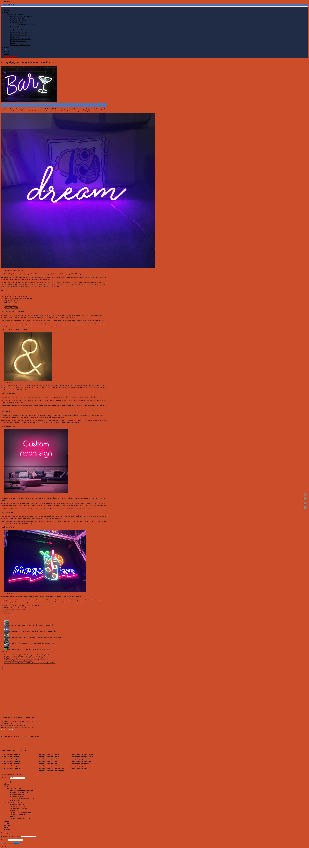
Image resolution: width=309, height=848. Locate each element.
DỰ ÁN (6, 12)
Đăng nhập (16, 843)
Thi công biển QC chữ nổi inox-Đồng (20, 39)
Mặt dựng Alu (14, 37)
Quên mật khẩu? (6, 846)
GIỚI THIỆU (7, 10)
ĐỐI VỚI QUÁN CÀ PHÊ (11, 308)
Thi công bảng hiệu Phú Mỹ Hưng (20, 45)
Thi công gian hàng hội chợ (18, 41)
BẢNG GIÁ (7, 52)
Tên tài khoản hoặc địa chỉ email (11, 836)
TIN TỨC (6, 50)
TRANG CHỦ (7, 8)
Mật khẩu (4, 840)
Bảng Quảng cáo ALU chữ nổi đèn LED (21, 16)
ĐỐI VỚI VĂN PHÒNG (11, 306)
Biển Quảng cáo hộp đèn (17, 31)
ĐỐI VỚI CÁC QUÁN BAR (12, 300)
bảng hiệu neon (8, 614)
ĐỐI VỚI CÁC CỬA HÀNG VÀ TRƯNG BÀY (16, 296)
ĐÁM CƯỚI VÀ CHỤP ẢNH (12, 304)
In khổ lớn (4, 612)
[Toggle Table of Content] (2, 293)
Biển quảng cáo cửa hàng (14, 29)
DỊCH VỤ (6, 47)
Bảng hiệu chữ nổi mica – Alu (15, 14)
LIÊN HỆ (6, 54)
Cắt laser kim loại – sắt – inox (19, 35)
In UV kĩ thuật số (15, 27)
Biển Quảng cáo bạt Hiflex (18, 20)
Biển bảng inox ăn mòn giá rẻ (19, 18)
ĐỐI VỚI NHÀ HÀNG (11, 302)
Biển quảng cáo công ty (17, 22)
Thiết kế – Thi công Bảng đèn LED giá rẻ (22, 24)
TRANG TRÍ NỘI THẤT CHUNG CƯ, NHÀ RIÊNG (18, 298)
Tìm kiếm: (7, 778)
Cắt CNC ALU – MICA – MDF (18, 33)
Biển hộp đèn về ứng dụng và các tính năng (13, 610)
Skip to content (5, 2)
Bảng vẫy (13, 43)
